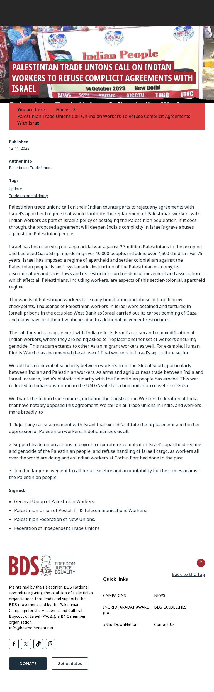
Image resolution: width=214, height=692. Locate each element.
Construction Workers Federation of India (154, 399)
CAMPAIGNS (114, 595)
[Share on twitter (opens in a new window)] (26, 644)
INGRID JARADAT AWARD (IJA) (126, 610)
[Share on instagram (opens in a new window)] (50, 644)
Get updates (69, 663)
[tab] (36, 109)
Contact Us (164, 624)
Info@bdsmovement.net (31, 628)
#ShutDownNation (120, 624)
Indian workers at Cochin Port (107, 458)
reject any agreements (160, 207)
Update (15, 188)
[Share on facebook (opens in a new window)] (14, 644)
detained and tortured (163, 306)
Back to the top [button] (188, 574)
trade (58, 399)
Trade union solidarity (28, 195)
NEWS (159, 595)
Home (62, 110)
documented (59, 353)
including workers (89, 280)
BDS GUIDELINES (170, 607)
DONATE (28, 663)
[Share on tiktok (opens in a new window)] (38, 644)
